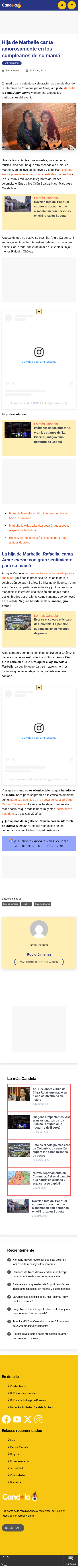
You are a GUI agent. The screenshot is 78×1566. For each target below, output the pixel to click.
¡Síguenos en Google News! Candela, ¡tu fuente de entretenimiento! (41, 844)
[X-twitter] (27, 1419)
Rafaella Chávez (42, 904)
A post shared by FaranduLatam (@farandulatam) (39, 779)
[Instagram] (38, 1419)
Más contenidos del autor (39, 962)
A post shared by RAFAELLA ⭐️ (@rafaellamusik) (39, 403)
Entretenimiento (12, 63)
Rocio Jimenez (13, 70)
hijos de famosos (10, 904)
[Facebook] (6, 1419)
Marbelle (69, 88)
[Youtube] (17, 1419)
